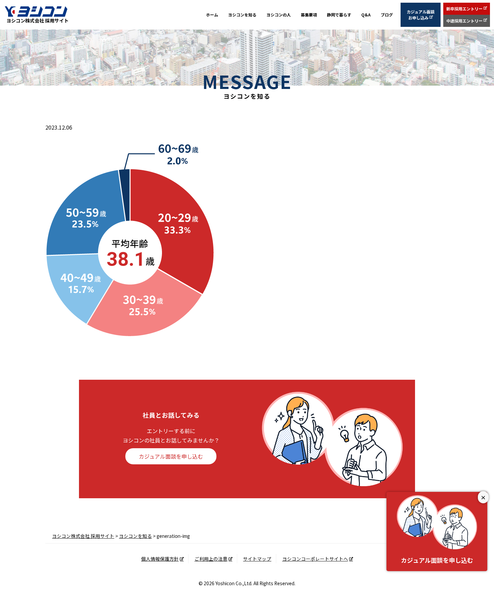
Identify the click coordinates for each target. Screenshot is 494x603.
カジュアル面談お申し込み (421, 14)
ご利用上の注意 (211, 558)
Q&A (366, 14)
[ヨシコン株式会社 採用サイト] (36, 11)
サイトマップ (257, 558)
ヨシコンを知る (242, 14)
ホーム (212, 14)
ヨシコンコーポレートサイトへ (315, 558)
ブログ (387, 14)
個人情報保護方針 (160, 558)
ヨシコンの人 (278, 14)
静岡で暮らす (339, 14)
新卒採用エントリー (464, 8)
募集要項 (309, 14)
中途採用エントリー (464, 21)
